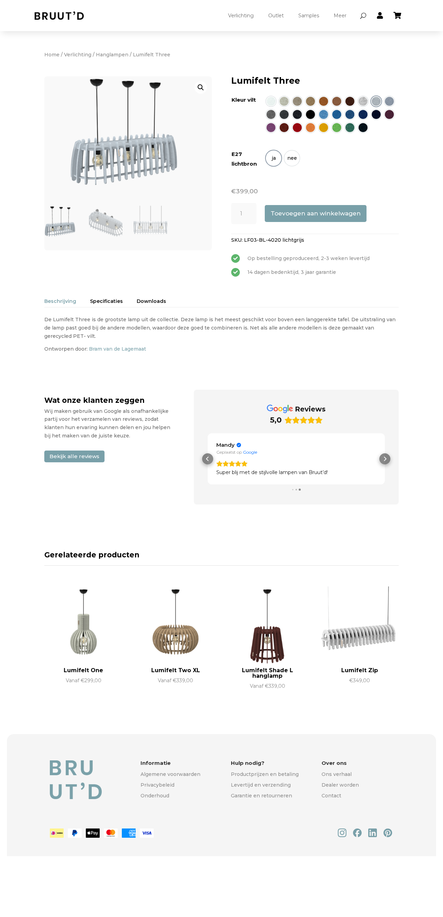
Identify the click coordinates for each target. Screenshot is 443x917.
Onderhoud (155, 796)
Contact (331, 796)
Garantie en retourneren (261, 796)
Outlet (276, 15)
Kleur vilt (244, 99)
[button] (201, 87)
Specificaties (106, 301)
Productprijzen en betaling (265, 774)
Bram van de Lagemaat (117, 349)
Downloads (151, 301)
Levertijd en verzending (261, 785)
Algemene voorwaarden (170, 774)
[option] (271, 101)
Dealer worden (340, 785)
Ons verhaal (337, 774)
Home (52, 55)
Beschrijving (60, 301)
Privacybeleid (157, 785)
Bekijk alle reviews (74, 456)
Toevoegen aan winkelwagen (316, 213)
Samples (308, 15)
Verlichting (241, 15)
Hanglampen (112, 55)
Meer (340, 15)
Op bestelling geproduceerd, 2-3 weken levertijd (308, 258)
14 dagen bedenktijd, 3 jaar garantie (291, 272)
